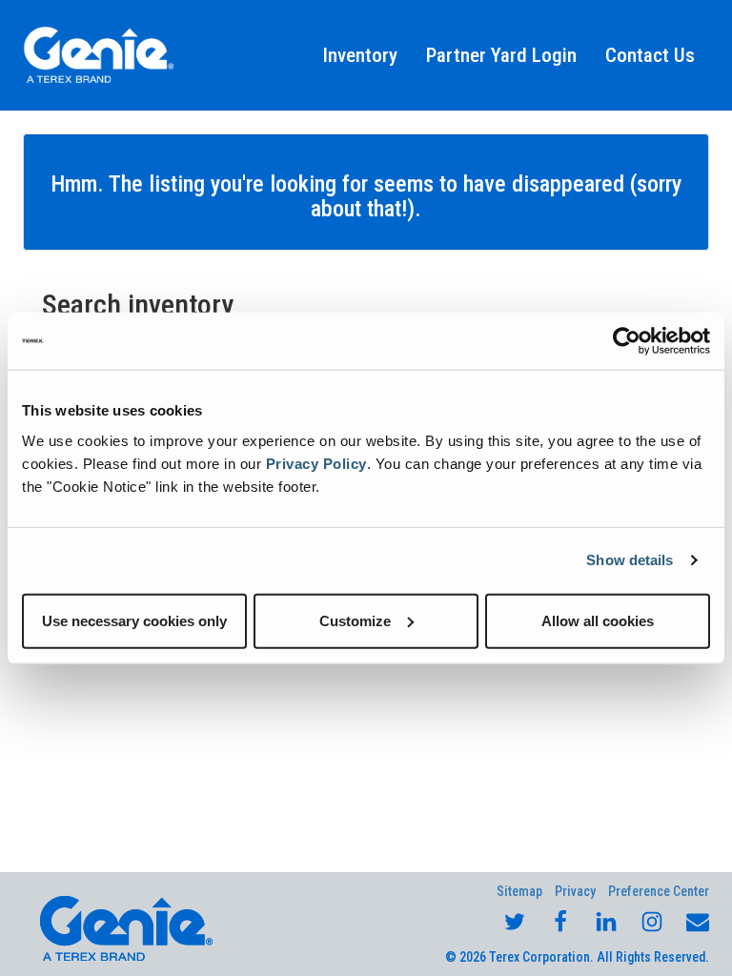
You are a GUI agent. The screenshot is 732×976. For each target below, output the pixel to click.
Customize (355, 620)
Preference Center (658, 891)
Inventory (360, 55)
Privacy (575, 891)
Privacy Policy (316, 463)
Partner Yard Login (501, 55)
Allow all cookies (597, 620)
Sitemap (519, 891)
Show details (629, 560)
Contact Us (650, 55)
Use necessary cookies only (134, 620)
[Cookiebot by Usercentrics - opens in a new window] (626, 341)
